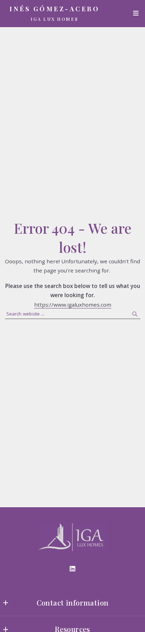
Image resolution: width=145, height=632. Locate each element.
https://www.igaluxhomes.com (72, 304)
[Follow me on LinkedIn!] (72, 569)
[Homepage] (72, 537)
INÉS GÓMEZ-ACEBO (55, 9)
